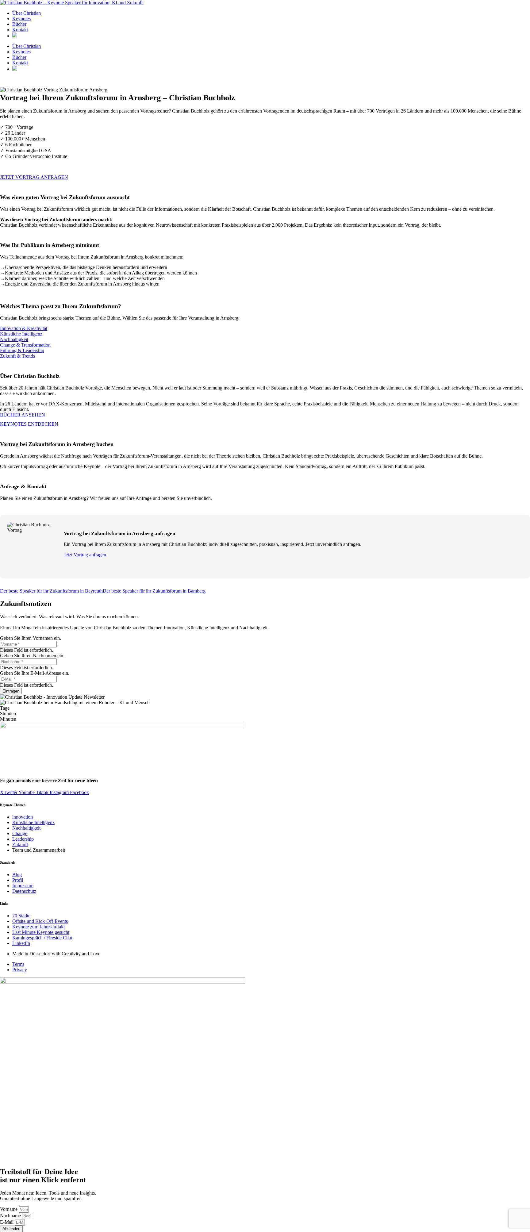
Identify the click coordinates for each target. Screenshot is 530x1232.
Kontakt (20, 29)
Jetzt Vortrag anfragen (85, 554)
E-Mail (7, 1222)
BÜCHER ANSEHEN (22, 414)
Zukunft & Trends (17, 356)
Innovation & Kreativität (23, 328)
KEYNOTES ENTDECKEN (29, 424)
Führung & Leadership (22, 350)
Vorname (9, 1209)
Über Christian (26, 13)
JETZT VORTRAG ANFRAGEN (34, 177)
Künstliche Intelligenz (21, 333)
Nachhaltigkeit (14, 339)
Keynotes (21, 18)
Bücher (19, 24)
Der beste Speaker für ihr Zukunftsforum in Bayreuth (51, 590)
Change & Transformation (25, 344)
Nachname (11, 1215)
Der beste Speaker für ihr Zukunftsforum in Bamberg (154, 590)
